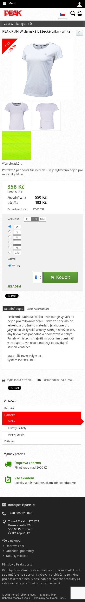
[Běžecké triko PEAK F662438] (42, 70)
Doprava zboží (15, 546)
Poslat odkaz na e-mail (55, 380)
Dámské (9, 415)
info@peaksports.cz (21, 505)
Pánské (9, 408)
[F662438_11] (16, 116)
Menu (10, 3)
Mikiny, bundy (16, 434)
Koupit (60, 277)
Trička (11, 421)
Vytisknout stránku (17, 380)
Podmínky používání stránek (50, 598)
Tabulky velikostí (17, 556)
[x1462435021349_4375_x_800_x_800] (16, 145)
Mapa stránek (48, 594)
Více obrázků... (12, 163)
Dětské (9, 441)
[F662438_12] (46, 116)
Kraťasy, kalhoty (17, 428)
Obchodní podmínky (20, 551)
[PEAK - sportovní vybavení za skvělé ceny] (14, 16)
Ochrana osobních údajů (16, 598)
